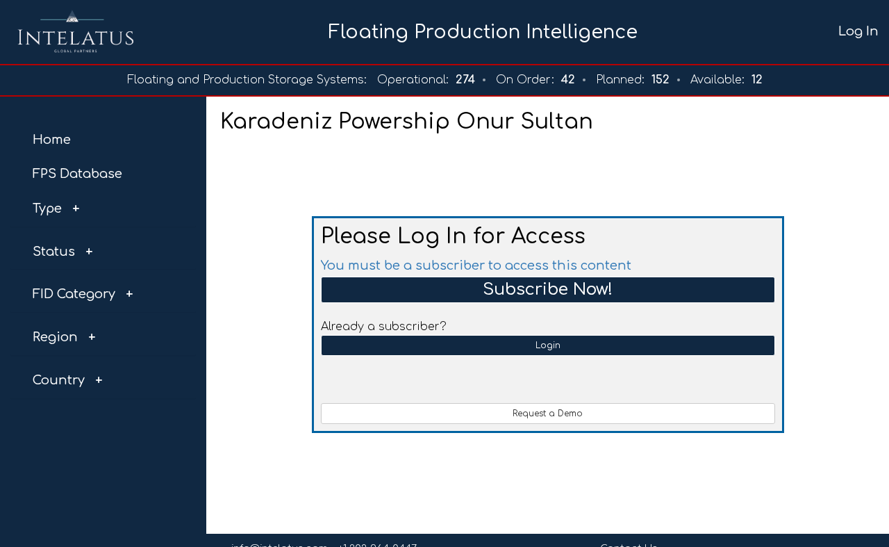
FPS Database (77, 174)
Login (547, 345)
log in (858, 31)
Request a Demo (548, 413)
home (52, 140)
